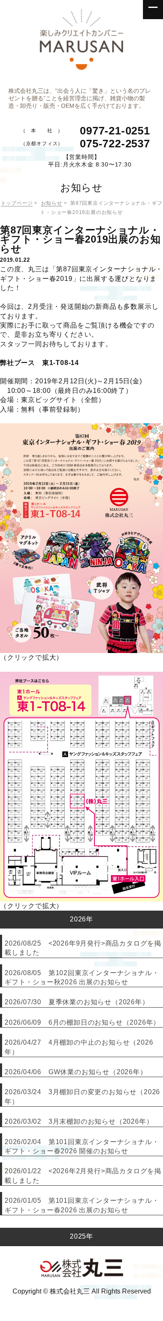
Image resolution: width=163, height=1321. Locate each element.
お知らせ (51, 203)
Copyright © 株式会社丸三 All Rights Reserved (82, 1291)
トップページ (17, 203)
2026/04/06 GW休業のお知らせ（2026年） (76, 1071)
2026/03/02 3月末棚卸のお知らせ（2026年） (79, 1121)
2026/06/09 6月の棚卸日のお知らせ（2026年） (82, 1022)
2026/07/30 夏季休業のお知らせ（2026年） (77, 1002)
